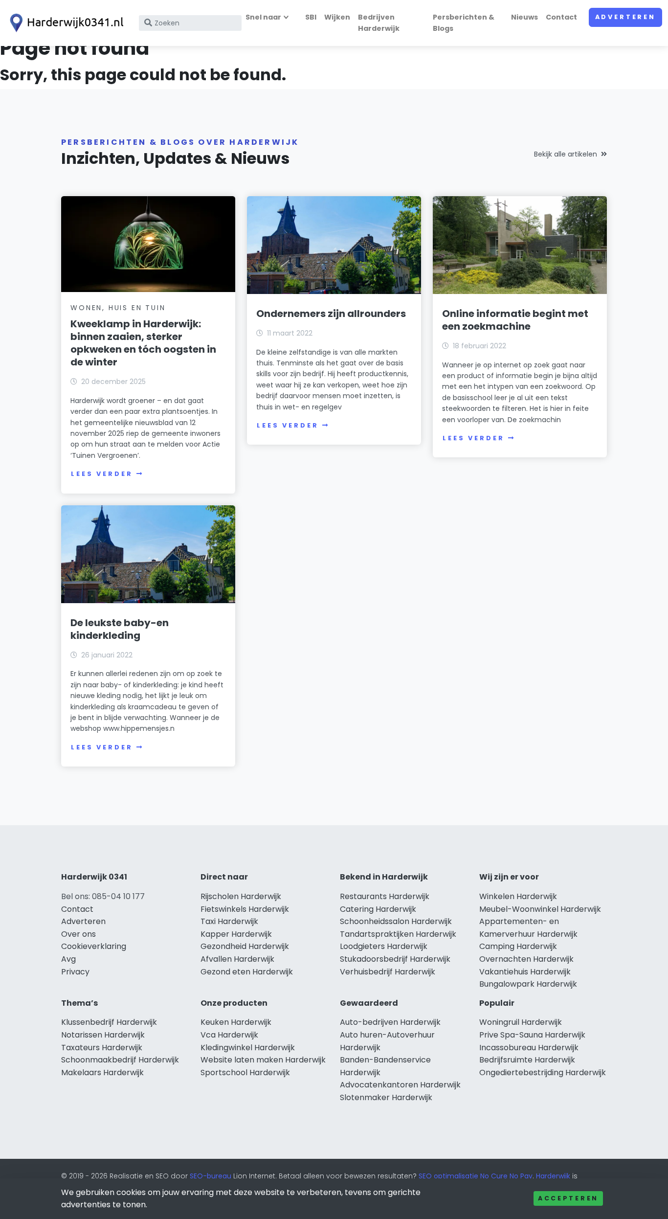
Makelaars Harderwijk (102, 1072)
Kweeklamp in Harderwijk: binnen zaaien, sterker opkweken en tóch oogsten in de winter (143, 343)
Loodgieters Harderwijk (383, 946)
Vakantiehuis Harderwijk (525, 971)
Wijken (337, 17)
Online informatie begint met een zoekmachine (515, 320)
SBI (310, 17)
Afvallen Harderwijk (237, 959)
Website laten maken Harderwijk (263, 1059)
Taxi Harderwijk (229, 921)
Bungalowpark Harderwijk (528, 984)
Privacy (75, 971)
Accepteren (568, 1198)
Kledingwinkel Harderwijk (247, 1047)
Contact (561, 17)
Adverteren (625, 17)
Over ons (78, 934)
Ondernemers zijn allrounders (331, 313)
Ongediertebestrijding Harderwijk (542, 1072)
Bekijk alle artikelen (565, 154)
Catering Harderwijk (378, 909)
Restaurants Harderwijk (384, 896)
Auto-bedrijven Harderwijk (390, 1022)
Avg (68, 959)
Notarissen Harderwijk (103, 1034)
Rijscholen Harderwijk (240, 896)
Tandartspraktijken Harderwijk (398, 934)
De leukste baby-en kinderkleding (119, 629)
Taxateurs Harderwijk (101, 1047)
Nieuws (524, 17)
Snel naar (263, 17)
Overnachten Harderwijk (526, 959)
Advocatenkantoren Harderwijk (400, 1084)
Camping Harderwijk (518, 946)
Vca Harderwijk (229, 1034)
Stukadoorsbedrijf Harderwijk (395, 959)
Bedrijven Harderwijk (379, 22)
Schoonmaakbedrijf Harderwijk (120, 1059)
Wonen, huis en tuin (117, 308)
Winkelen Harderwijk (518, 896)
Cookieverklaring (93, 946)
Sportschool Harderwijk (245, 1072)
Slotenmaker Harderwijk (386, 1097)
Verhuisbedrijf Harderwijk (387, 971)
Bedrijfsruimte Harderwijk (527, 1059)
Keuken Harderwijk (235, 1022)
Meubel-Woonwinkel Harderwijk (540, 909)
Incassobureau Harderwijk (529, 1047)
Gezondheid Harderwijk (244, 946)
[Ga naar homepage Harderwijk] (64, 23)
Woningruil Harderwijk (520, 1022)
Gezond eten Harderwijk (246, 971)
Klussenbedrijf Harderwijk (109, 1022)
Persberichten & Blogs (463, 22)
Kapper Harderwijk (236, 934)
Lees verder (102, 474)
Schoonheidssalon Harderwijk (396, 921)
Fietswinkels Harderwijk (244, 909)
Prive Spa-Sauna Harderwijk (532, 1034)
